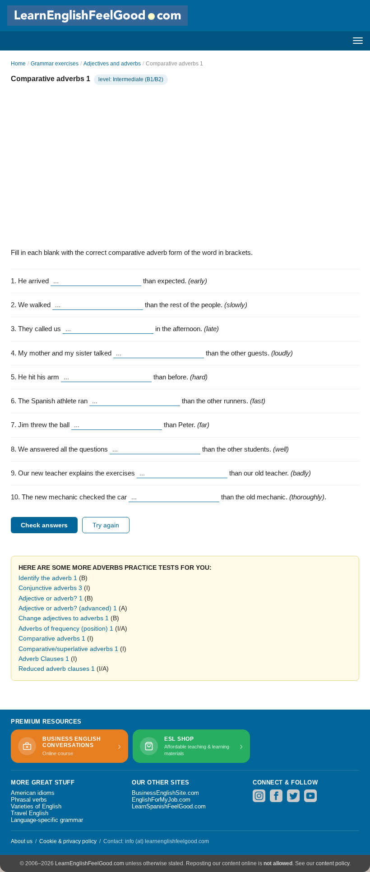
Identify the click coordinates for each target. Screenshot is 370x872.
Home (18, 63)
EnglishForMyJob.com (161, 799)
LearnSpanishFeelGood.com (169, 806)
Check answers (44, 525)
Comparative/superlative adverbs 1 (68, 648)
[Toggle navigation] (358, 40)
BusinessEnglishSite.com (165, 792)
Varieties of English (36, 806)
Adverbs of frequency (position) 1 (65, 628)
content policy (332, 863)
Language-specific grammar (47, 820)
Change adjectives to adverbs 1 (63, 618)
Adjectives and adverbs (112, 63)
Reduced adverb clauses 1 (56, 668)
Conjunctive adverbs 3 (50, 587)
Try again (105, 525)
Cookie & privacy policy (68, 841)
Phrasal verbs (29, 799)
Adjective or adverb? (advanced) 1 (67, 608)
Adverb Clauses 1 (43, 658)
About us (21, 841)
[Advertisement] (185, 164)
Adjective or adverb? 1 (50, 598)
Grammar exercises (55, 63)
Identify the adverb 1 (47, 577)
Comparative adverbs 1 (51, 638)
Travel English (29, 813)
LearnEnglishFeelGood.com (89, 863)
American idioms (33, 792)
